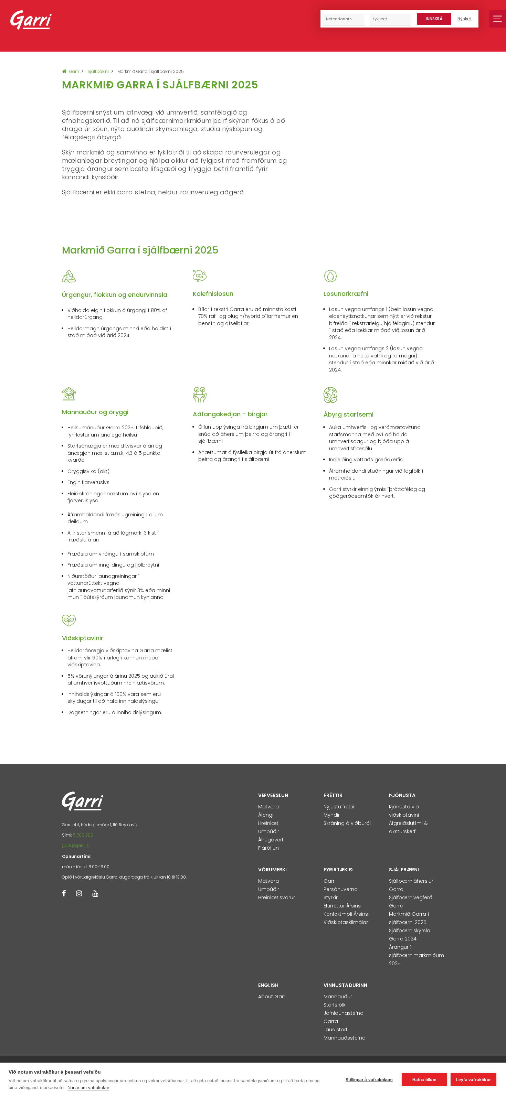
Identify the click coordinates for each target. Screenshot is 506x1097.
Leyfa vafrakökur (473, 1079)
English (268, 985)
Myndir (332, 814)
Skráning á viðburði (347, 823)
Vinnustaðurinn (345, 985)
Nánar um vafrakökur (88, 1087)
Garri (74, 71)
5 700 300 (83, 835)
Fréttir (333, 795)
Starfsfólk (335, 1004)
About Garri (272, 996)
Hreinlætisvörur (276, 897)
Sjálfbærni (98, 71)
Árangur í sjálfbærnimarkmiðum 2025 (416, 955)
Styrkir (331, 897)
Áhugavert (271, 839)
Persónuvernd (341, 889)
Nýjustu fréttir (339, 806)
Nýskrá (464, 19)
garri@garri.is (75, 845)
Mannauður (338, 996)
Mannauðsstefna (345, 1037)
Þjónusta (402, 795)
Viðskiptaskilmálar (346, 922)
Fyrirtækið (338, 869)
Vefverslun (273, 795)
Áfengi (265, 814)
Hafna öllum (424, 1079)
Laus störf (335, 1029)
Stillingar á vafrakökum (369, 1079)
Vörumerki (272, 869)
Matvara (268, 806)
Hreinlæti (269, 823)
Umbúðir (268, 831)
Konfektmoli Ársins (346, 914)
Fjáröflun (268, 848)
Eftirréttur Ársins (342, 905)
